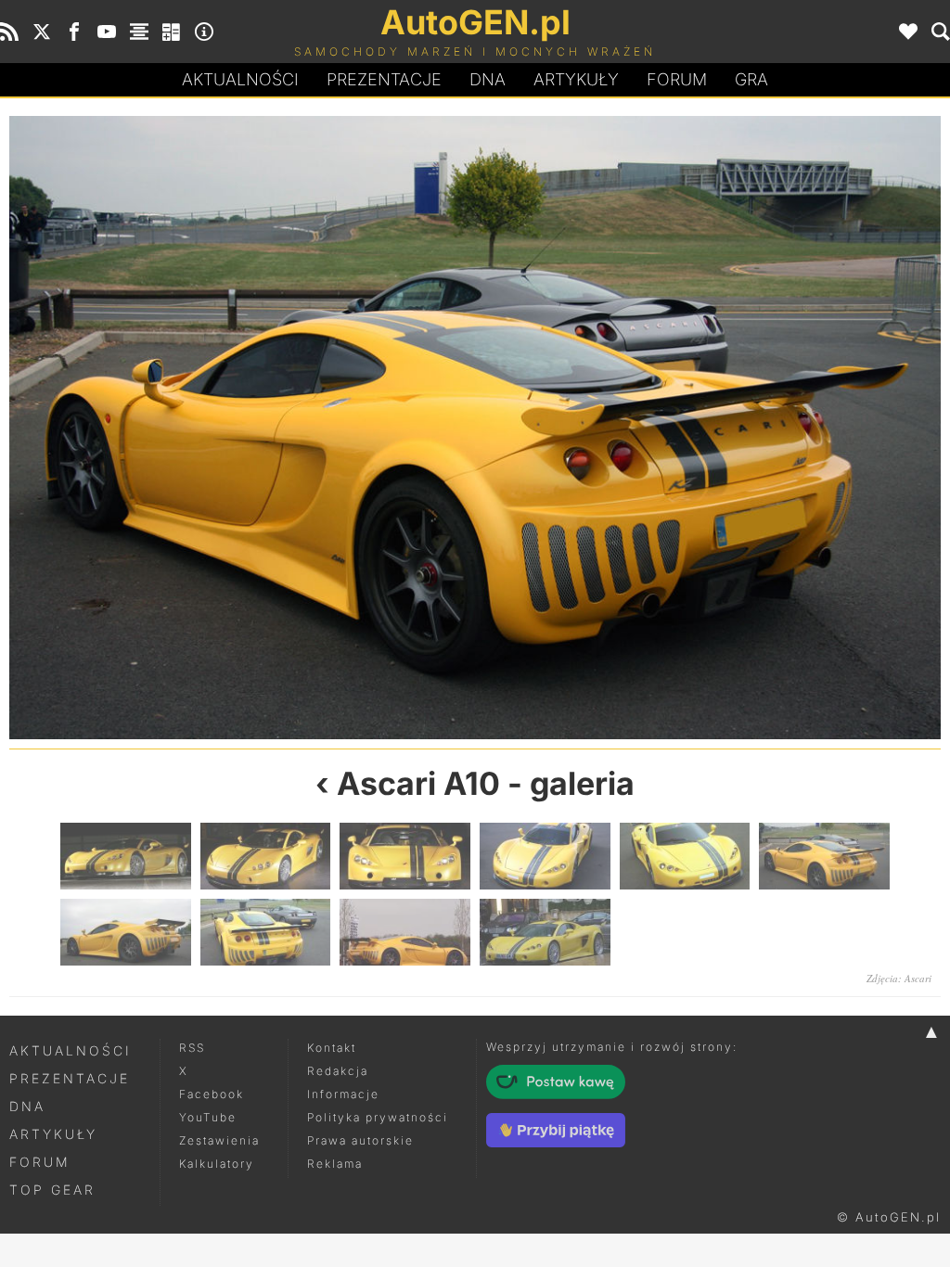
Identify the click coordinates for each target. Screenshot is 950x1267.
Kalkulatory (216, 1164)
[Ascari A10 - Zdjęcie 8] (265, 932)
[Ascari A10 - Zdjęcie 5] (242, 427)
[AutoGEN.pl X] (41, 31)
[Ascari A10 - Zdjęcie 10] (545, 932)
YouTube (208, 1117)
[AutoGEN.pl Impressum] (204, 31)
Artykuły (576, 79)
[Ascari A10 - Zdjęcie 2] (265, 856)
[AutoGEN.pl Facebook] (74, 31)
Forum (677, 79)
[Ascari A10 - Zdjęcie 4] (545, 856)
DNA (27, 1106)
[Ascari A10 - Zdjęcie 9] (405, 932)
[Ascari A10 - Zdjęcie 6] (824, 856)
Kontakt (331, 1048)
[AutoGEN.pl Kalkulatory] (171, 31)
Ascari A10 (418, 783)
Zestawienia (219, 1140)
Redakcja (337, 1071)
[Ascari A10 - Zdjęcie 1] (125, 856)
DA (487, 79)
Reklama (335, 1164)
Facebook (211, 1094)
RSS (192, 1048)
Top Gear (52, 1189)
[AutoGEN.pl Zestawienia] (139, 31)
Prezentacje (384, 79)
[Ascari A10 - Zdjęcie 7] (708, 427)
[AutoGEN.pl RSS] (9, 31)
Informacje (343, 1094)
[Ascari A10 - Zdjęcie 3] (405, 856)
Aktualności (240, 79)
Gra (751, 79)
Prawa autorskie (360, 1140)
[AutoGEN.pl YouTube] (106, 31)
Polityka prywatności (377, 1117)
